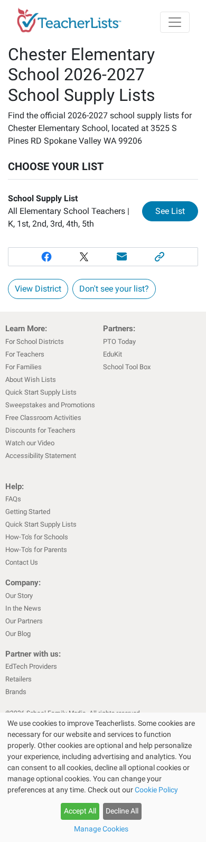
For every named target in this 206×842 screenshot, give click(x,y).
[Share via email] (122, 256)
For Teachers (24, 354)
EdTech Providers (31, 666)
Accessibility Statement (40, 456)
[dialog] (103, 777)
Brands (15, 692)
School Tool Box (127, 367)
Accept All (80, 811)
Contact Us (21, 562)
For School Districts (34, 341)
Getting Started (27, 512)
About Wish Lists (30, 379)
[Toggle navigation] (175, 22)
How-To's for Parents (36, 550)
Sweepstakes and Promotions (50, 405)
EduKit (112, 354)
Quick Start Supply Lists (41, 392)
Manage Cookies (101, 829)
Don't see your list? (114, 289)
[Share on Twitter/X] (84, 256)
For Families (23, 367)
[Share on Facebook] (46, 256)
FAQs (13, 499)
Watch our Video (29, 443)
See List (176, 210)
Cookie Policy (156, 789)
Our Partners (24, 621)
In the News (23, 608)
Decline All (122, 811)
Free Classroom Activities (43, 418)
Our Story (19, 596)
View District (38, 289)
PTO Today (119, 341)
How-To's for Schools (36, 537)
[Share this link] (160, 256)
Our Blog (18, 634)
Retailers (18, 679)
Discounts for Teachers (40, 430)
